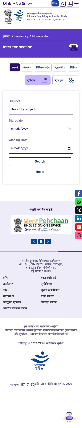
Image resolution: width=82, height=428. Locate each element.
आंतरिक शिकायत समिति (15, 308)
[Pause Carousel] (41, 241)
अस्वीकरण (8, 284)
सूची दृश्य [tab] (31, 80)
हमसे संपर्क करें (48, 278)
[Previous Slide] (34, 241)
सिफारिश (27, 67)
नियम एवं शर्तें (47, 296)
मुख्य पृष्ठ (6, 36)
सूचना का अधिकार (50, 290)
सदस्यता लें (8, 296)
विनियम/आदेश (43, 67)
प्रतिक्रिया (46, 284)
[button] (5, 3)
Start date (16, 120)
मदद (5, 290)
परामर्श (15, 67)
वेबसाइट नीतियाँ (48, 302)
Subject (14, 101)
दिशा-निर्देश (60, 67)
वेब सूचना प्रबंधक (12, 302)
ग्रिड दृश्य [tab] (59, 80)
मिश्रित (73, 67)
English (29, 4)
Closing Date (18, 140)
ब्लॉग (5, 278)
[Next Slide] (48, 241)
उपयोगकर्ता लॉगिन (70, 3)
